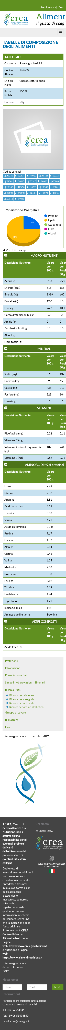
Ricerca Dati (12, 690)
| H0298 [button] (32, 187)
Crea (61, 7)
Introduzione (12, 668)
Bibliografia (11, 720)
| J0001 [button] (55, 187)
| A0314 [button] (20, 175)
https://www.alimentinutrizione (21, 957)
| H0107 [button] (9, 187)
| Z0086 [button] (20, 198)
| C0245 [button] (20, 181)
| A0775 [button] (55, 175)
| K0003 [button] (9, 193)
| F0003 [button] (43, 181)
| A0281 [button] (9, 175)
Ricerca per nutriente (21, 703)
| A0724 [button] (44, 175)
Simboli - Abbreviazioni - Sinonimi (25, 682)
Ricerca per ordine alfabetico (26, 707)
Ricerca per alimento (21, 695)
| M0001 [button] (20, 193)
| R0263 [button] (55, 193)
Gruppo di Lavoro (15, 712)
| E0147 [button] (32, 181)
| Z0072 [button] (9, 198)
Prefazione (11, 661)
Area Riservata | (49, 7)
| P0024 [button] (44, 193)
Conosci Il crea (44, 831)
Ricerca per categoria (21, 699)
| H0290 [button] (20, 187)
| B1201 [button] (9, 181)
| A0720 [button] (32, 175)
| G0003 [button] (54, 181)
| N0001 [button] (32, 193)
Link (7, 727)
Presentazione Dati (16, 675)
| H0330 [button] (44, 187)
